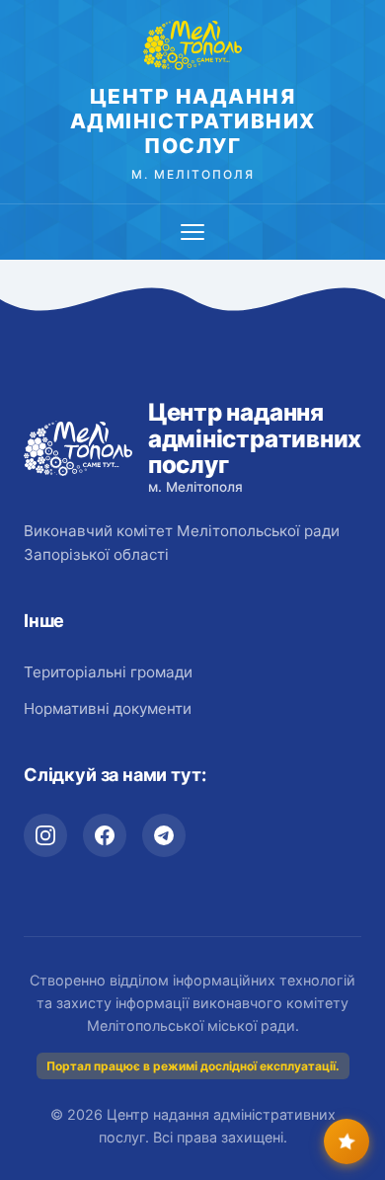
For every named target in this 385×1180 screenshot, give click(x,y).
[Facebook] (104, 835)
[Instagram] (45, 835)
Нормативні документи (108, 708)
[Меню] (192, 232)
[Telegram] (164, 835)
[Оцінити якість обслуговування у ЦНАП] (346, 1141)
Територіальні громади (108, 672)
